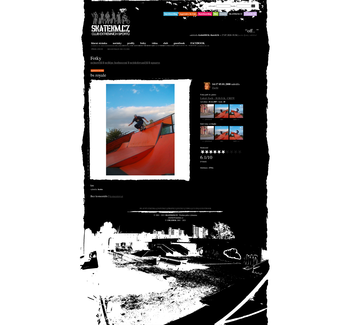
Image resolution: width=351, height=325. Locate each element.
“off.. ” (252, 30)
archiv (241, 35)
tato (221, 119)
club (165, 43)
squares (155, 62)
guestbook (179, 43)
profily (131, 43)
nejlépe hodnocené (116, 62)
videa (155, 43)
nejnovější (96, 62)
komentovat (116, 196)
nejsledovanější (139, 62)
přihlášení (97, 49)
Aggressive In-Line (97, 70)
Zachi (215, 88)
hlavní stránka (99, 43)
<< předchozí (207, 119)
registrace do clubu (118, 49)
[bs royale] (140, 174)
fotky (143, 43)
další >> (236, 119)
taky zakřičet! (251, 35)
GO (253, 6)
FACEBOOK (197, 43)
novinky (117, 43)
